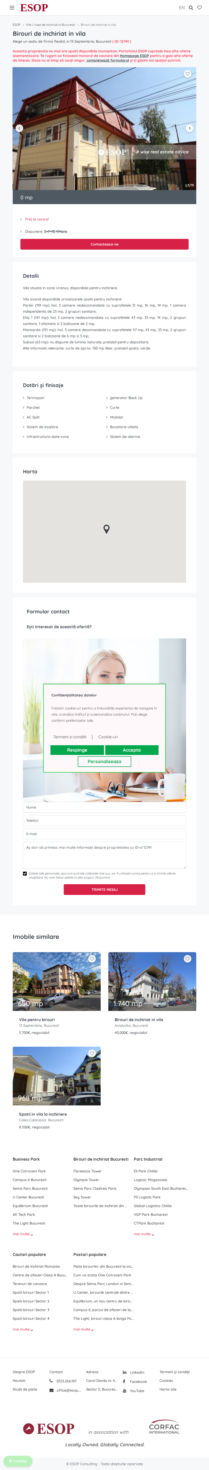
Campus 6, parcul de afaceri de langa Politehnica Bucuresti (103, 1310)
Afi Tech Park (24, 1214)
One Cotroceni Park (29, 1171)
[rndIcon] (92, 959)
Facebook (138, 1381)
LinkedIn (136, 1372)
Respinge (77, 750)
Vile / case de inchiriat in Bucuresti (50, 25)
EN (182, 7)
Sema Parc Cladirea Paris (94, 1188)
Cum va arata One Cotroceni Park (102, 1275)
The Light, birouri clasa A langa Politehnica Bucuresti (103, 1318)
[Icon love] (92, 961)
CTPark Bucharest (149, 1223)
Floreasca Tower (87, 1171)
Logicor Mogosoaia (150, 1179)
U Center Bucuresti (28, 1197)
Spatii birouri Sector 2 (31, 1301)
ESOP (34, 8)
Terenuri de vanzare (30, 1283)
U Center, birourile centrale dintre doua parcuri (103, 1292)
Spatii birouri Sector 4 (31, 1318)
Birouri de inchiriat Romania (36, 1266)
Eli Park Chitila (146, 1171)
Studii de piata (25, 1389)
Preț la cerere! (37, 219)
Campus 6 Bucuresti (29, 1179)
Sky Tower (82, 1197)
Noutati (19, 1380)
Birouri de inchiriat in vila (139, 1019)
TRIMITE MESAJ (105, 889)
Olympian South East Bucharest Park (161, 1188)
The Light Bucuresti (29, 1223)
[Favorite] (199, 7)
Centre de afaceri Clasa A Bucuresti (40, 1275)
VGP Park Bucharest (151, 1214)
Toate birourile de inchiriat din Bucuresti (101, 1206)
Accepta (132, 750)
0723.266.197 (66, 1381)
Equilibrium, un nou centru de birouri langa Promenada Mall (103, 1301)
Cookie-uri (108, 736)
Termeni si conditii (69, 736)
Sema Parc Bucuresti (30, 1188)
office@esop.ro (69, 1390)
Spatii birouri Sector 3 (31, 1310)
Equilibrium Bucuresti (30, 1206)
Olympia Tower (86, 1179)
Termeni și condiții (175, 1372)
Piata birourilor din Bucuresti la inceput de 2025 (103, 1266)
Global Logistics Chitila (153, 1206)
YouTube (136, 1391)
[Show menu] (12, 7)
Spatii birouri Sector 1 (31, 1292)
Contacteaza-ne (105, 244)
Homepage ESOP (134, 55)
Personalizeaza (104, 761)
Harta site (168, 1389)
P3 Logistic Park (147, 1197)
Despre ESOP (24, 1372)
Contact (56, 1372)
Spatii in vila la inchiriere (43, 1114)
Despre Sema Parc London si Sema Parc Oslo (103, 1283)
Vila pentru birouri (37, 1019)
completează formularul (108, 60)
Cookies (166, 1380)
